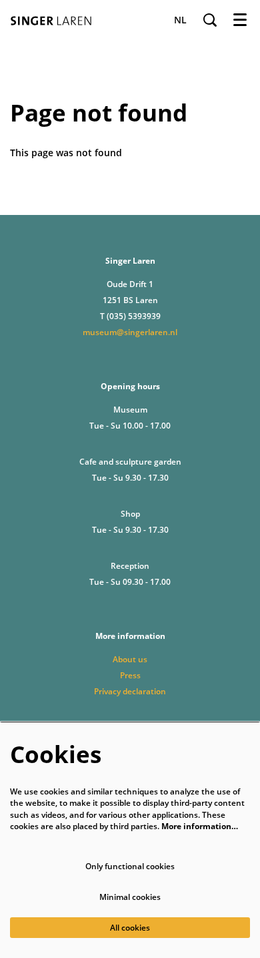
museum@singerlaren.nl (130, 332)
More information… (199, 826)
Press (130, 675)
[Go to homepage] (54, 20)
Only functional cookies (130, 866)
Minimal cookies (130, 897)
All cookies (130, 927)
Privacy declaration (130, 691)
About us (130, 659)
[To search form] (210, 20)
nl (180, 20)
